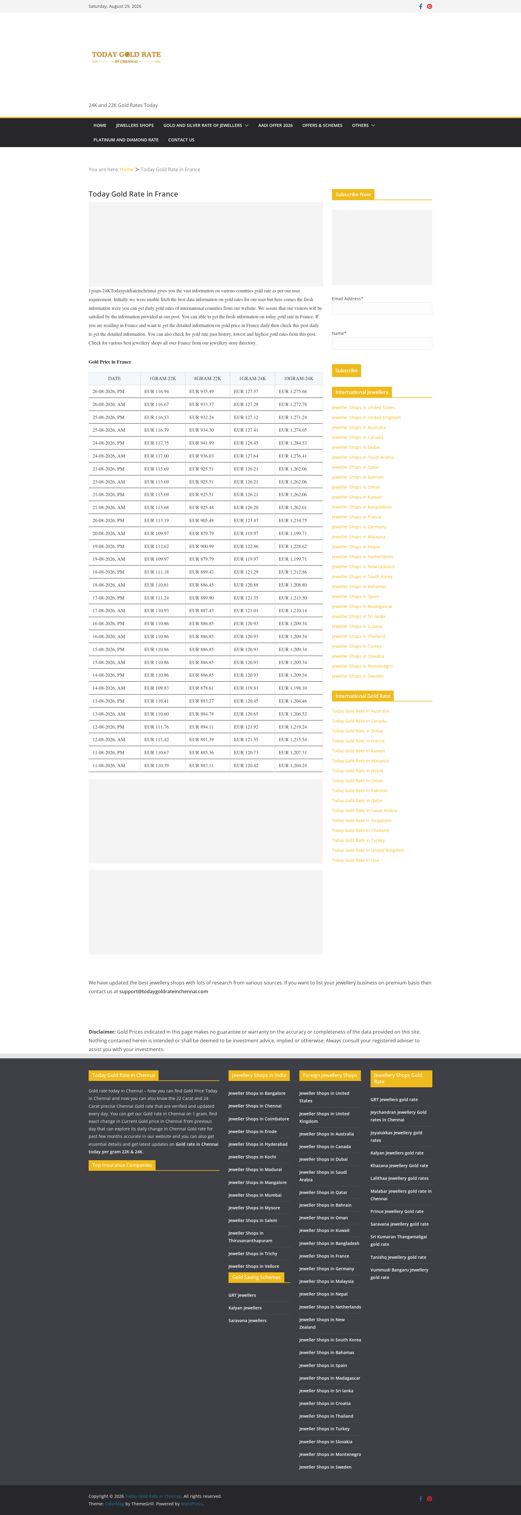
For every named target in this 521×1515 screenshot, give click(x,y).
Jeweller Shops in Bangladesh (362, 507)
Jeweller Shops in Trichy (253, 1253)
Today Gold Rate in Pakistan (360, 790)
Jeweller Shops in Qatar (355, 467)
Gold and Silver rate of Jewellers (202, 125)
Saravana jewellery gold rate (400, 1224)
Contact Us (181, 140)
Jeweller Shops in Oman (356, 487)
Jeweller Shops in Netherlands (362, 556)
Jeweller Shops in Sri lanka (358, 616)
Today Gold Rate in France (358, 741)
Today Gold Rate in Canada (359, 721)
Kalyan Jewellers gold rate (397, 1153)
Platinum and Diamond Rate (126, 140)
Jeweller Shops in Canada (357, 437)
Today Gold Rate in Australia (360, 711)
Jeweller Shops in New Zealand (363, 566)
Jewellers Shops (135, 125)
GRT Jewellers (242, 1295)
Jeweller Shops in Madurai (255, 1169)
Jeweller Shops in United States (363, 407)
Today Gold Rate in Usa (355, 860)
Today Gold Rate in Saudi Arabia (364, 810)
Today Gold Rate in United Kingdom (368, 850)
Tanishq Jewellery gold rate (398, 1257)
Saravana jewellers (248, 1320)
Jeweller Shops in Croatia (357, 626)
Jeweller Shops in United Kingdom (366, 417)
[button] (245, 125)
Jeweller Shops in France (356, 517)
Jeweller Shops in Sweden (358, 676)
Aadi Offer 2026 (275, 125)
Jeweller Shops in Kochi (252, 1157)
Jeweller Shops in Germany (359, 527)
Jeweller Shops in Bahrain (358, 477)
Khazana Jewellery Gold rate (399, 1165)
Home (99, 125)
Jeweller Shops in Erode (253, 1131)
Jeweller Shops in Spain (355, 596)
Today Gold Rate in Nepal (357, 770)
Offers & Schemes (322, 125)
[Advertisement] (206, 244)
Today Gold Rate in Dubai (357, 731)
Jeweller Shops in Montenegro (362, 666)
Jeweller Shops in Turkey (356, 646)
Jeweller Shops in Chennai (255, 1106)
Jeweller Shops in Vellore (254, 1266)
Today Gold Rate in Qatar (357, 800)
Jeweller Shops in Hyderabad (258, 1144)
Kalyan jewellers (245, 1308)
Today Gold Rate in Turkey (358, 840)
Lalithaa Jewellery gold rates (400, 1178)
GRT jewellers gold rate (394, 1099)
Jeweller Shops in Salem (253, 1220)
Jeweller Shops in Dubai (356, 447)
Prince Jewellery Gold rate (397, 1211)
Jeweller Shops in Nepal (356, 547)
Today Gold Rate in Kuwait (358, 751)
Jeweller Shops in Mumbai (255, 1195)
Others (360, 125)
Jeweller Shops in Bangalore (257, 1093)
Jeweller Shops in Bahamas (359, 586)
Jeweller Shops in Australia (359, 427)
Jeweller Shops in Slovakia (358, 656)
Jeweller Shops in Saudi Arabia (363, 457)
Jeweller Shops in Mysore (254, 1208)
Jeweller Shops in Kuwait (357, 497)
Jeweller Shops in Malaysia (359, 537)
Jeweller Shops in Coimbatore (259, 1119)
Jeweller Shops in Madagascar (362, 606)
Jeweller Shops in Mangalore (258, 1182)
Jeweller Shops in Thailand (359, 636)
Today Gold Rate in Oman (358, 780)
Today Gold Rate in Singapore (362, 820)
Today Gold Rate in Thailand (360, 830)
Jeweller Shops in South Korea (362, 576)
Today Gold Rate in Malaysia (360, 761)
